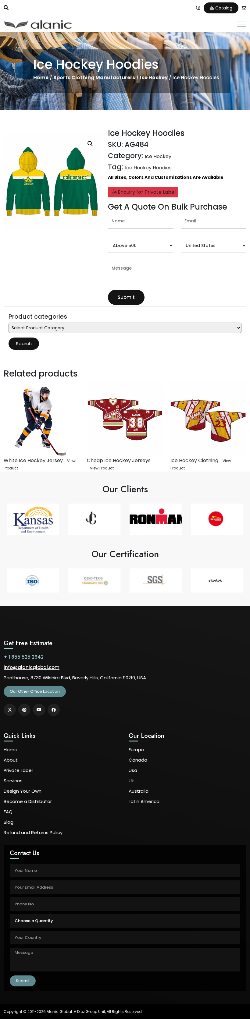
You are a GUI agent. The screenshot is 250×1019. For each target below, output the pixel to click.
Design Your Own (22, 791)
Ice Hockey (154, 77)
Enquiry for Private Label (146, 192)
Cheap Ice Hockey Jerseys (119, 460)
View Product (102, 468)
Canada (138, 760)
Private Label (18, 770)
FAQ (8, 811)
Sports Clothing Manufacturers (94, 77)
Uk (131, 780)
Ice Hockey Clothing (194, 460)
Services (13, 780)
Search (24, 343)
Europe (136, 749)
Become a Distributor (28, 801)
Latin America (144, 801)
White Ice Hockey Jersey (33, 460)
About (11, 760)
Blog (8, 822)
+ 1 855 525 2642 (24, 657)
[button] (90, 143)
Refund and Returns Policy (33, 832)
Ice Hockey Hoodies (148, 167)
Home (40, 77)
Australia (138, 791)
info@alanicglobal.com (31, 667)
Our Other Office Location (35, 691)
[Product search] (6, 8)
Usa (133, 770)
